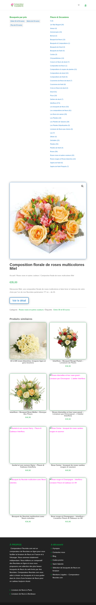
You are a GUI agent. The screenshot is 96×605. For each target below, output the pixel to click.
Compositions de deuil (57, 73)
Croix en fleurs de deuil (58, 88)
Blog (54, 556)
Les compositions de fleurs (59, 110)
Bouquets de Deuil (56, 47)
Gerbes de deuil (55, 99)
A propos (56, 548)
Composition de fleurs (57, 66)
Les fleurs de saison (57, 114)
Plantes (52, 144)
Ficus (52, 95)
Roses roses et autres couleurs (60, 155)
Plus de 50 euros (16, 25)
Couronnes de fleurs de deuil (60, 81)
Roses (52, 151)
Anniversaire (54, 32)
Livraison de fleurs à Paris (21, 590)
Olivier (52, 137)
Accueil (12, 276)
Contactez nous (59, 552)
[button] (82, 186)
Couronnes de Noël (57, 84)
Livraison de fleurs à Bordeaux (23, 594)
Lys (51, 133)
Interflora (53, 103)
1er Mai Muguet (55, 25)
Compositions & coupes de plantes (62, 69)
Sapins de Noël (55, 163)
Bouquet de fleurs (56, 39)
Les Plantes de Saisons (58, 122)
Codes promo (58, 560)
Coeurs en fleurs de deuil (58, 62)
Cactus (52, 54)
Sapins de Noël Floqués (58, 166)
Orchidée (53, 140)
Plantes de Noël (55, 148)
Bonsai (52, 36)
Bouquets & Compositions (59, 43)
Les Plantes (54, 118)
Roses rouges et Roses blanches (61, 159)
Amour (52, 28)
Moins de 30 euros (33, 21)
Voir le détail (19, 300)
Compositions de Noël (57, 77)
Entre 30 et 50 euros (17, 21)
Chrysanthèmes (55, 58)
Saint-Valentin (58, 564)
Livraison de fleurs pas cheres (60, 129)
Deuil (52, 92)
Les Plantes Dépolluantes (59, 125)
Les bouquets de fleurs (58, 107)
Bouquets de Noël (56, 51)
